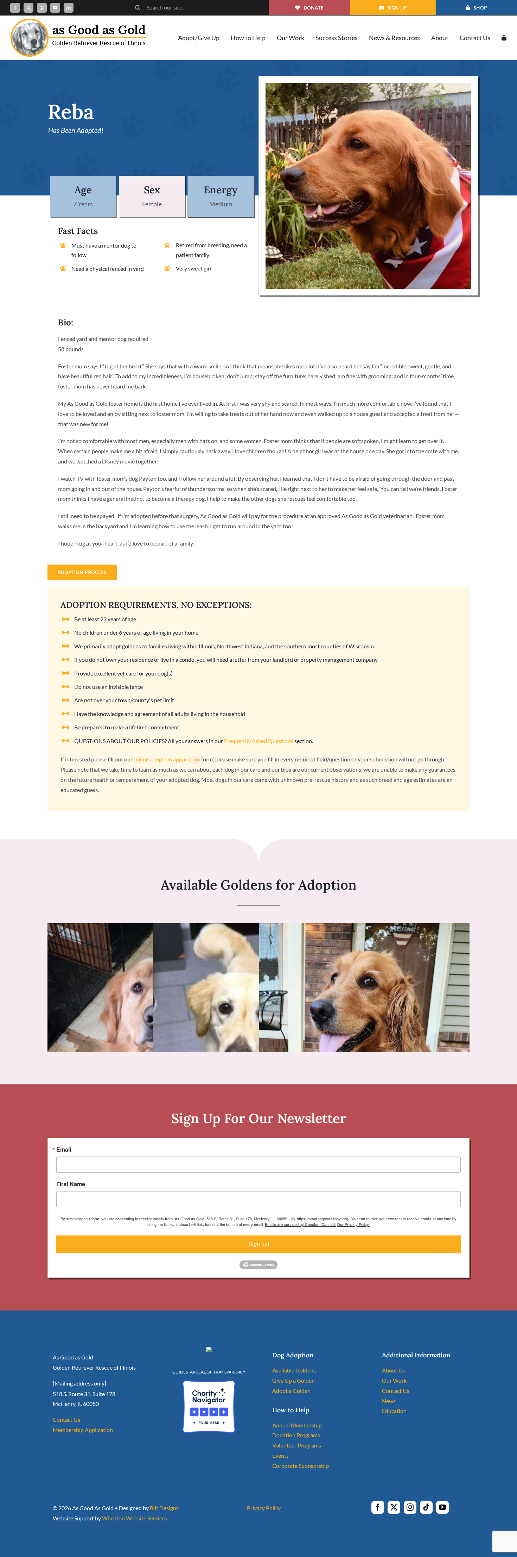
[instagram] (42, 8)
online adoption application (167, 759)
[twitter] (28, 8)
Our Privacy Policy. (353, 1224)
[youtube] (55, 8)
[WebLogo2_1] (78, 21)
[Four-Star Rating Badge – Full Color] (209, 1382)
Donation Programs (296, 1435)
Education (394, 1410)
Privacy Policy (264, 1508)
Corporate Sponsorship (300, 1465)
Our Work (394, 1380)
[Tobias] (152, 927)
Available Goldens (294, 1370)
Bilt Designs (164, 1508)
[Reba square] (368, 85)
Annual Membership (297, 1425)
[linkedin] (69, 8)
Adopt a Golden (291, 1390)
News (389, 1400)
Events (280, 1455)
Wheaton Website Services (134, 1518)
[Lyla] (364, 927)
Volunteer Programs (296, 1445)
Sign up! (258, 1244)
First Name (70, 1184)
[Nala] (250, 927)
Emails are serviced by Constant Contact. (300, 1224)
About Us (393, 1370)
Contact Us (66, 1419)
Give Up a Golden (293, 1380)
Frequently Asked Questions (258, 740)
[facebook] (15, 8)
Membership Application (83, 1429)
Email (63, 1149)
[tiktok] (426, 1507)
